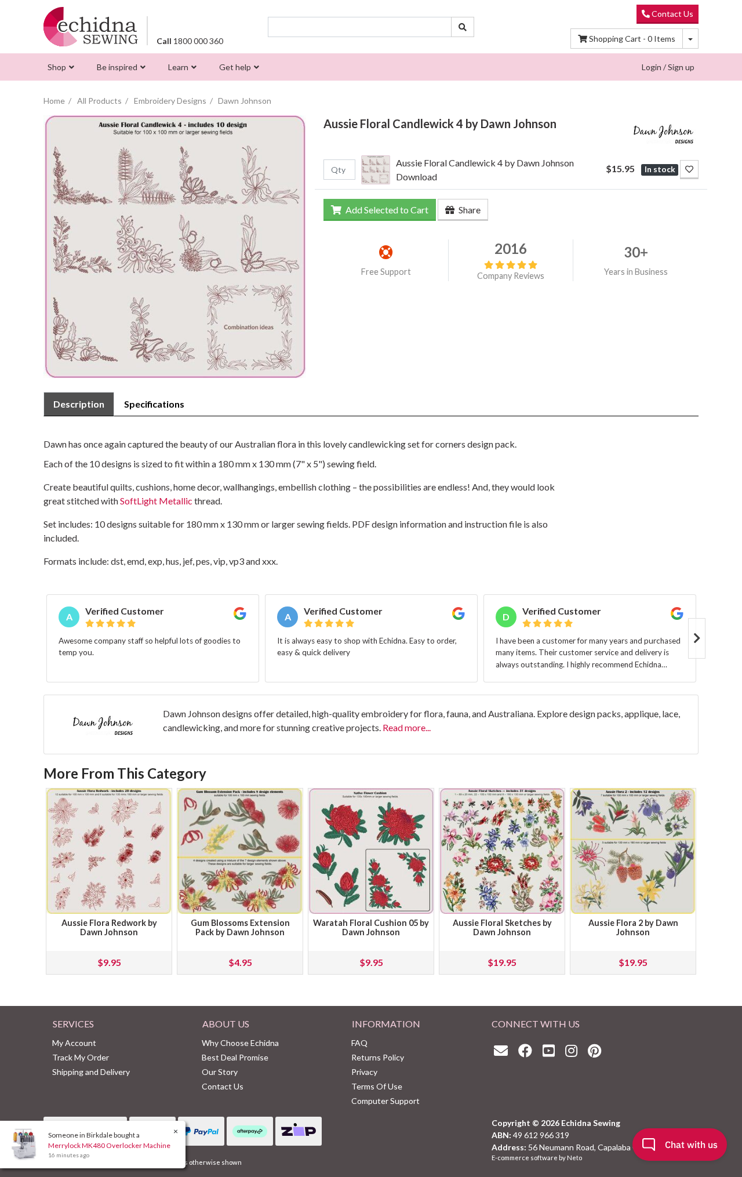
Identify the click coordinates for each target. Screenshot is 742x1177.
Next (696, 638)
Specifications (154, 403)
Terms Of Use (376, 1086)
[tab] (78, 404)
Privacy (364, 1072)
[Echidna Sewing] (91, 26)
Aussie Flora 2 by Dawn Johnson (633, 927)
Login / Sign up (668, 67)
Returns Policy (377, 1057)
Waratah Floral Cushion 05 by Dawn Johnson (371, 927)
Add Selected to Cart (386, 209)
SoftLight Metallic (156, 500)
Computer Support (385, 1101)
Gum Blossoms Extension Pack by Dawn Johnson (240, 927)
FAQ (359, 1043)
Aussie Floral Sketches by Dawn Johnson (502, 927)
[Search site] (462, 27)
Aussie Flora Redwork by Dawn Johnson (109, 927)
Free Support (386, 272)
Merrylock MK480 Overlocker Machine (109, 1145)
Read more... (407, 727)
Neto (574, 1157)
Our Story (220, 1072)
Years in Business (636, 272)
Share (469, 209)
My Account (74, 1043)
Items (632, 38)
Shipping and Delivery (91, 1072)
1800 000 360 (190, 41)
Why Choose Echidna (240, 1043)
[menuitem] (59, 67)
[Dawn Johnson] (664, 131)
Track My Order (80, 1057)
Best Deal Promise (235, 1057)
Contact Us (671, 14)
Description (78, 403)
